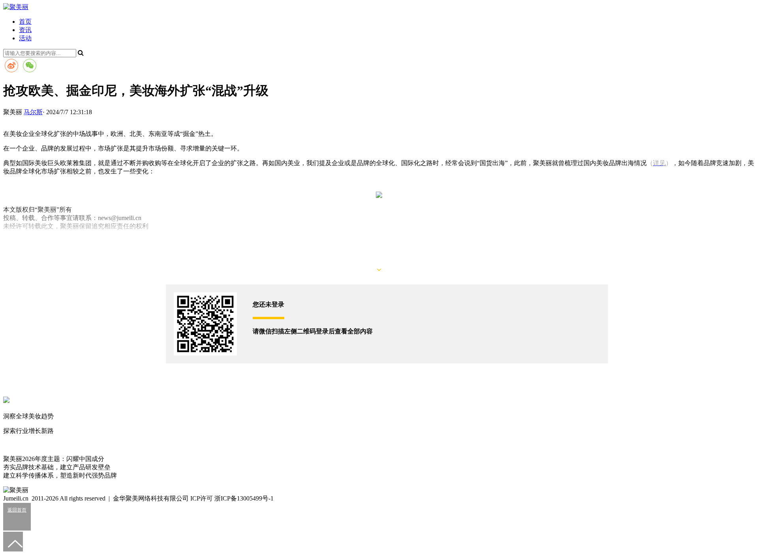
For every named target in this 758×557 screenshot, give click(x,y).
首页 (25, 21)
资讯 (25, 29)
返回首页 (17, 510)
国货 (9, 240)
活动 (25, 38)
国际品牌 (28, 240)
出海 (47, 240)
